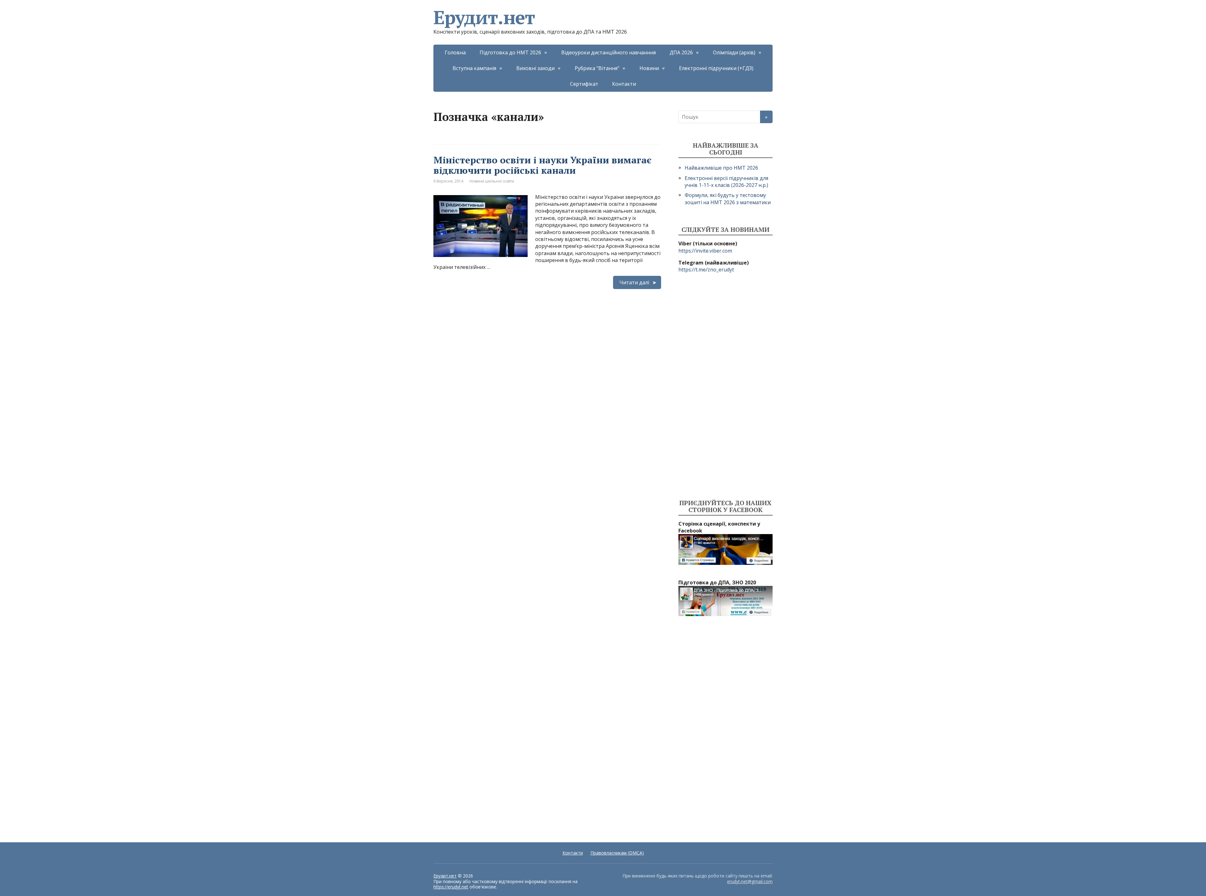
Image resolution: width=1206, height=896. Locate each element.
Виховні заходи (535, 68)
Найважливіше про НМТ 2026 (721, 167)
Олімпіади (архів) (734, 52)
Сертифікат (584, 83)
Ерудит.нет (484, 17)
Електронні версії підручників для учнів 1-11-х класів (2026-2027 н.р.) (726, 181)
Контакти (624, 83)
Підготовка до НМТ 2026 (510, 52)
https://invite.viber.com (705, 250)
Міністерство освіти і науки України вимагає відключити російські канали (542, 165)
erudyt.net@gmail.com (750, 881)
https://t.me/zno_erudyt (706, 269)
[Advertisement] (725, 386)
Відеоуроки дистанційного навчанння (608, 52)
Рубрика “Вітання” (597, 68)
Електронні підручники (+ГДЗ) (716, 68)
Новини (649, 68)
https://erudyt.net (450, 887)
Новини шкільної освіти (492, 181)
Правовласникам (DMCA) (617, 853)
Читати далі (634, 282)
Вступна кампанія (474, 68)
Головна (455, 52)
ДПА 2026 (681, 52)
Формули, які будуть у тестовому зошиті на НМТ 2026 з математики (728, 198)
